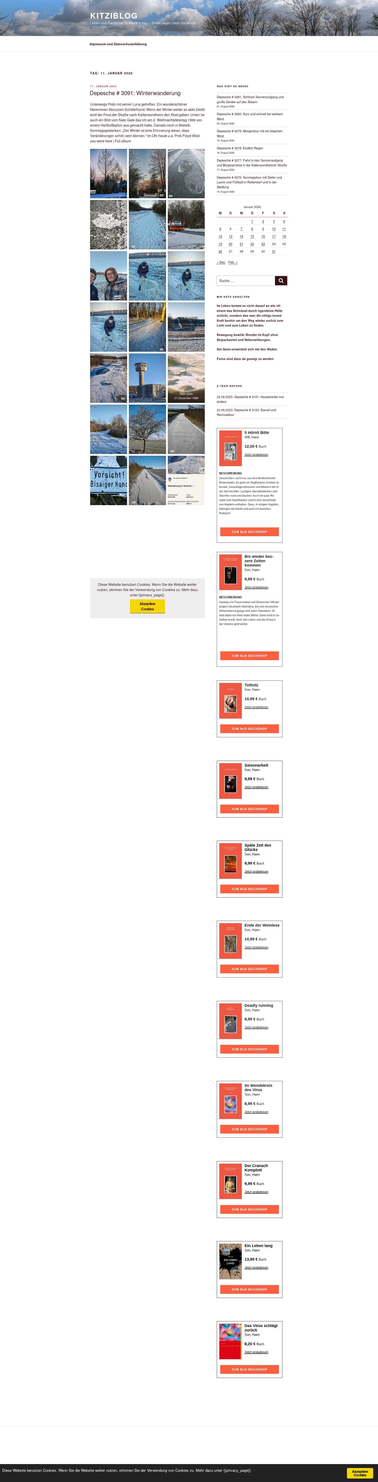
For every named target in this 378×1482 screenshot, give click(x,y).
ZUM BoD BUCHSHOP (249, 532)
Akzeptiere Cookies (148, 606)
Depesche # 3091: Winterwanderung (135, 93)
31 (274, 251)
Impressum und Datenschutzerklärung (118, 44)
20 (230, 244)
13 (230, 236)
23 (263, 244)
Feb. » (232, 262)
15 (252, 236)
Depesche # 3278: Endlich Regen (240, 148)
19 (220, 244)
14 (241, 236)
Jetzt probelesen (256, 454)
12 (220, 236)
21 (241, 244)
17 (274, 236)
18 (284, 236)
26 (220, 251)
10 (274, 228)
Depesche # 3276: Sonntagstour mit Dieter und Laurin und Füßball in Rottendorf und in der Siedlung (249, 182)
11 (284, 228)
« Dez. (221, 262)
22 (252, 244)
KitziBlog (114, 15)
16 (263, 236)
